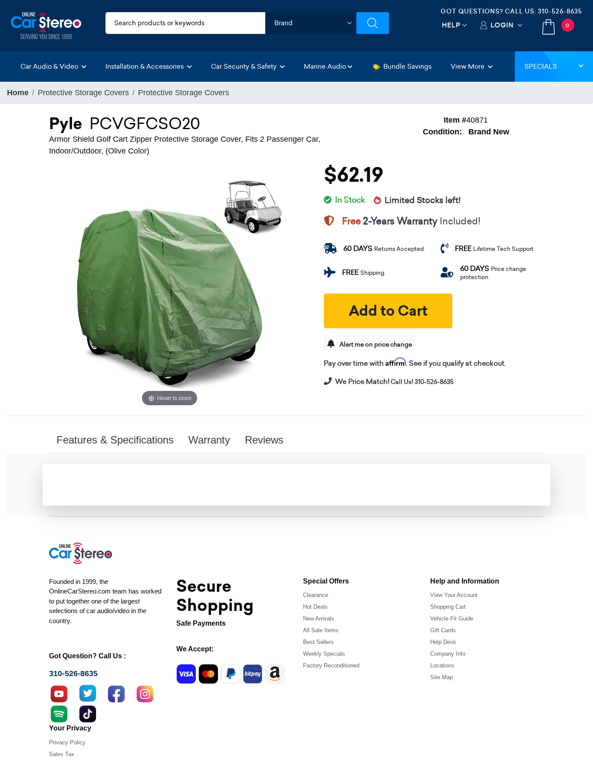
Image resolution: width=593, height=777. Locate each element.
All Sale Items (321, 630)
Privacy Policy (67, 742)
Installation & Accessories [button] (145, 66)
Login (502, 25)
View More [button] (468, 66)
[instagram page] (145, 693)
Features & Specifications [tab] (115, 440)
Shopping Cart (448, 607)
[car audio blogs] (59, 713)
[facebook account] (116, 693)
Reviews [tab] (264, 440)
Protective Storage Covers (83, 92)
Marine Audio (325, 66)
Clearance (315, 595)
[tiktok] (88, 713)
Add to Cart (388, 310)
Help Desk (443, 642)
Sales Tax (61, 754)
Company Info (447, 653)
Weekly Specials (324, 653)
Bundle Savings (407, 66)
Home (18, 92)
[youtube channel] (59, 693)
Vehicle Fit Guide (451, 618)
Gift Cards (443, 630)
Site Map (441, 677)
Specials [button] (540, 66)
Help (451, 25)
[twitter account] (88, 693)
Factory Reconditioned (331, 665)
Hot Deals (315, 607)
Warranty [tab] (209, 440)
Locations (442, 665)
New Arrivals (318, 618)
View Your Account (454, 595)
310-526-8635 (560, 11)
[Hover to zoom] (169, 287)
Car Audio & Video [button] (50, 66)
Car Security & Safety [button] (244, 66)
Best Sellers (318, 642)
